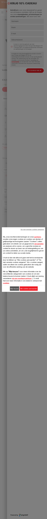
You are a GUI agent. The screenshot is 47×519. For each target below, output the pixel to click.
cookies (6, 283)
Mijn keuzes (14, 288)
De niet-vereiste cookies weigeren (32, 229)
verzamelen (39, 244)
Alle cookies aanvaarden (28, 288)
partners (37, 237)
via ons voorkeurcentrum (22, 278)
